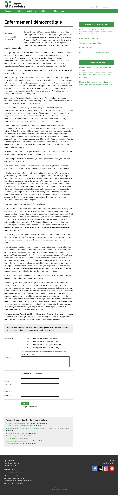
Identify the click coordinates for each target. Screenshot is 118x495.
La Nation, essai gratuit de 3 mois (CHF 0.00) (42, 347)
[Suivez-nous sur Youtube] (112, 468)
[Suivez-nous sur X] (100, 468)
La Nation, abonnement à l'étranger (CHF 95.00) (43, 344)
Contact (111, 460)
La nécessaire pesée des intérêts (17, 441)
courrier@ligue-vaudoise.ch (13, 472)
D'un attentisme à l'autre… (89, 38)
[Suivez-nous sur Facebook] (94, 468)
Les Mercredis (45, 11)
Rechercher (94, 7)
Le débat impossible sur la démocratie (94, 52)
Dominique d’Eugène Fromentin (16, 433)
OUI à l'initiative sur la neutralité (91, 29)
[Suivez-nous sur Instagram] (106, 468)
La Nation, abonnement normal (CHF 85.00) (41, 338)
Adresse (7, 384)
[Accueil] (14, 7)
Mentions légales (108, 463)
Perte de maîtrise (11, 438)
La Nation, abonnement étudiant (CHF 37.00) (41, 341)
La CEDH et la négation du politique (17, 423)
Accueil (8, 11)
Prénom (7, 381)
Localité (7, 391)
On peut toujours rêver (13, 443)
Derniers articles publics (96, 24)
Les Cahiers (31, 11)
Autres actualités (97, 62)
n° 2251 (13, 37)
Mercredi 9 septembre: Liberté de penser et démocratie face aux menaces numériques (96, 83)
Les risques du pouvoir (88, 34)
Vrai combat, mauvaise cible (90, 43)
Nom (6, 377)
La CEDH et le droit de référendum (17, 426)
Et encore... (59, 11)
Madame (39, 373)
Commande (8, 338)
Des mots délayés (12, 436)
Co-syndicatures (85, 47)
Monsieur (27, 373)
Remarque (8, 357)
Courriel (7, 395)
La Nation (18, 11)
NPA (5, 388)
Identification (107, 7)
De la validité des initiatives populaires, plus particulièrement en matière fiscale (32, 428)
